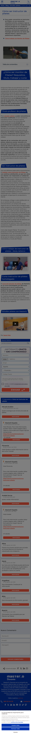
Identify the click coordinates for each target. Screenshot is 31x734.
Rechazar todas (15, 728)
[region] (15, 722)
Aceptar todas (15, 725)
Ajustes (15, 732)
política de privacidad (17, 722)
